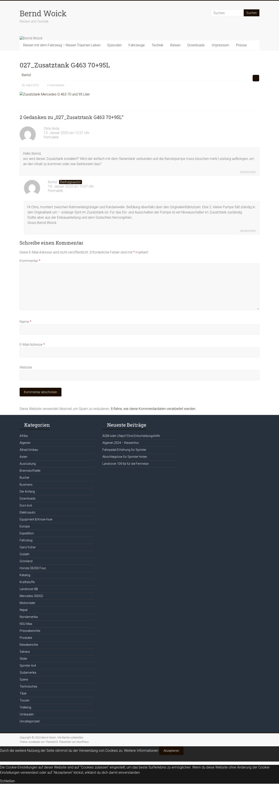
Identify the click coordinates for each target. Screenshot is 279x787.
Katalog (25, 575)
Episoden (114, 45)
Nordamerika (29, 617)
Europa (25, 526)
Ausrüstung (28, 463)
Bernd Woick (43, 13)
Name (25, 322)
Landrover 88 (29, 589)
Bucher (24, 477)
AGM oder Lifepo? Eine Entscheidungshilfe (131, 436)
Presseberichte (30, 631)
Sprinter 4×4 (28, 665)
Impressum (220, 45)
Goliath (24, 554)
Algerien (25, 443)
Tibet (23, 693)
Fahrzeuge (137, 45)
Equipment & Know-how (36, 519)
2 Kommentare (55, 85)
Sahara (25, 651)
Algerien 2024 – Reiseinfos (120, 443)
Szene (24, 679)
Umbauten (27, 714)
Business (26, 484)
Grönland (26, 561)
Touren (24, 700)
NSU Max (26, 624)
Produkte (26, 637)
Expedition (27, 533)
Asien (23, 456)
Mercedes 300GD (31, 596)
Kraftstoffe (27, 582)
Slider (23, 658)
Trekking (25, 707)
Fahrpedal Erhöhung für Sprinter (124, 449)
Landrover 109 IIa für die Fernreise (125, 463)
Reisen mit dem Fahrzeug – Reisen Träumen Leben (61, 45)
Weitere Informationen (141, 750)
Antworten (248, 172)
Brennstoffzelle (30, 470)
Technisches (28, 686)
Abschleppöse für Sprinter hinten (124, 456)
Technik (157, 45)
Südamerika (28, 672)
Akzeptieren (171, 750)
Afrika (24, 436)
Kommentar (30, 261)
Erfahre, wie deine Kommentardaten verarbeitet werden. (153, 409)
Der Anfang (27, 491)
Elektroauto (27, 512)
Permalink (51, 137)
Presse (241, 45)
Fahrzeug (26, 540)
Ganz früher (28, 547)
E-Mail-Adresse (32, 344)
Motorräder (27, 603)
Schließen (7, 781)
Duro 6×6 (26, 505)
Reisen (175, 45)
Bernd (26, 75)
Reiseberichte (29, 644)
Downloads (196, 45)
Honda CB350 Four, (33, 568)
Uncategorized (29, 721)
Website (26, 367)
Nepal (23, 610)
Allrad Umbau (29, 449)
